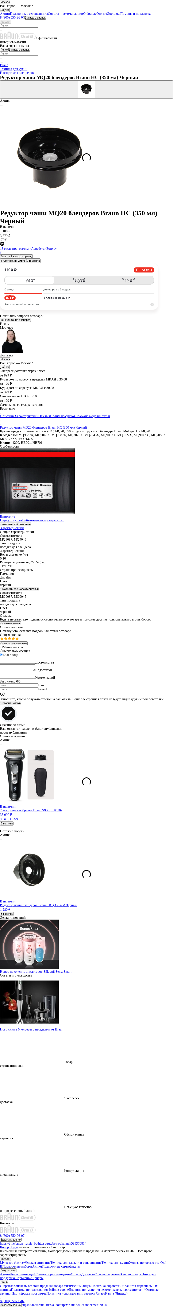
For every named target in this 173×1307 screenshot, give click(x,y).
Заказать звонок (35, 17)
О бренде (89, 13)
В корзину (26, 256)
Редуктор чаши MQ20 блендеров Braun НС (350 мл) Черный (43, 427)
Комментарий (45, 677)
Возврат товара (131, 1274)
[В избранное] (1, 105)
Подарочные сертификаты (29, 13)
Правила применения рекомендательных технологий (107, 1289)
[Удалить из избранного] (1, 839)
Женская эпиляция (37, 1262)
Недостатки (43, 670)
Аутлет (37, 1266)
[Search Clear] (0, 30)
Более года (10, 655)
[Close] (0, 424)
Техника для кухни (115, 1262)
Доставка (113, 13)
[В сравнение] (0, 105)
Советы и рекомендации (65, 13)
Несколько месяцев (16, 651)
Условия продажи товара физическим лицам (59, 1286)
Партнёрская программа (29, 1293)
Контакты (20, 1286)
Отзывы (44, 416)
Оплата (101, 13)
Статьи (105, 416)
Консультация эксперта (15, 319)
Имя (41, 685)
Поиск (4, 49)
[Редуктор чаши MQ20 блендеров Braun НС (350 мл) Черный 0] (86, 89)
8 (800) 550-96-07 (12, 17)
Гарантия (113, 1274)
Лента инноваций (23, 1274)
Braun (4, 1282)
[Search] (1, 30)
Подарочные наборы (17, 1266)
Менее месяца (13, 647)
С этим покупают (62, 416)
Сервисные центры (29, 1278)
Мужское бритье (12, 1262)
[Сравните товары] (2, 62)
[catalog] (0, 62)
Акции (5, 13)
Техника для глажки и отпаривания (75, 1262)
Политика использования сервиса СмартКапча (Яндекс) (86, 1293)
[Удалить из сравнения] (0, 839)
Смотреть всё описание (15, 524)
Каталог (5, 21)
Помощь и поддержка (135, 13)
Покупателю (8, 1270)
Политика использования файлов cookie (40, 1289)
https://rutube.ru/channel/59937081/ (61, 1243)
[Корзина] (1, 62)
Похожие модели (87, 416)
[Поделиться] (2, 105)
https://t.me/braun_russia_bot (19, 1243)
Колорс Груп (9, 1247)
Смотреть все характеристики (19, 589)
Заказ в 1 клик (9, 256)
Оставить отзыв (10, 623)
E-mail (42, 689)
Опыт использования (13, 643)
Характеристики (26, 416)
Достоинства (44, 662)
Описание (7, 416)
